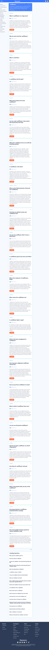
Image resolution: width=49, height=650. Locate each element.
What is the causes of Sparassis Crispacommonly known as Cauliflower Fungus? (19, 566)
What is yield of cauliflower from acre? (19, 406)
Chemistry (14, 627)
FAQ (24, 634)
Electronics (1, 14)
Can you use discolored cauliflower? (18, 425)
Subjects (1, 4)
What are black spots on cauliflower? (16, 590)
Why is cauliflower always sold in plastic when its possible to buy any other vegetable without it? (20, 581)
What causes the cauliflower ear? (17, 297)
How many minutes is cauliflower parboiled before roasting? (18, 510)
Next (31, 549)
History (1, 19)
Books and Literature (3, 11)
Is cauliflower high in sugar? (16, 320)
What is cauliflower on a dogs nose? (18, 16)
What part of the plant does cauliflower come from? (18, 614)
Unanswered (4, 629)
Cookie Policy (37, 634)
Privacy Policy (37, 630)
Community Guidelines (27, 625)
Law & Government (3, 23)
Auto (1, 8)
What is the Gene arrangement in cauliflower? (17, 339)
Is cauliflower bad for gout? (16, 79)
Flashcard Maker (26, 629)
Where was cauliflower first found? (15, 577)
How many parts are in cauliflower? (15, 606)
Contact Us (36, 627)
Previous (10, 549)
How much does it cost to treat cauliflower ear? (17, 596)
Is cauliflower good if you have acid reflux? (20, 256)
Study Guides (26, 630)
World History (15, 630)
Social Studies (2, 29)
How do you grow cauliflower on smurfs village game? (19, 446)
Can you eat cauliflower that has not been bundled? (18, 575)
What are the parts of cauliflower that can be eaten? (18, 593)
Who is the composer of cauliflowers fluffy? (18, 278)
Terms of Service (37, 629)
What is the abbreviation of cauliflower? (16, 569)
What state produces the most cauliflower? (17, 101)
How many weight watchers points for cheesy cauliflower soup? (19, 530)
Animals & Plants (2, 5)
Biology (14, 629)
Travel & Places (2, 31)
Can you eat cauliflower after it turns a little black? (19, 235)
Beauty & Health (2, 10)
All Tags (3, 627)
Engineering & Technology (2, 16)
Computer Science (16, 636)
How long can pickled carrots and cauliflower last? (18, 212)
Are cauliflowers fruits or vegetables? (16, 587)
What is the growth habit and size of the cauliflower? (19, 487)
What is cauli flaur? (14, 57)
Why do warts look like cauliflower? (18, 36)
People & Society (2, 26)
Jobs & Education (2, 22)
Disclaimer (36, 632)
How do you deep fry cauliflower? (15, 558)
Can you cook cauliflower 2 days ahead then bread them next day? (19, 121)
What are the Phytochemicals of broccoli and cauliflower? (19, 188)
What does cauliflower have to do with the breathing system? (20, 143)
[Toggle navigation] (1, 1)
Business (1, 12)
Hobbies (1, 20)
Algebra (14, 625)
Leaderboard (4, 625)
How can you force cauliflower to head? (19, 385)
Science (1, 27)
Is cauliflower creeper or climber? (15, 572)
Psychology (15, 634)
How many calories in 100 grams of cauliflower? (17, 599)
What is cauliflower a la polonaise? (15, 611)
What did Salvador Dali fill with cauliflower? (17, 609)
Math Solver (26, 632)
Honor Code (26, 627)
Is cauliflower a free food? (16, 166)
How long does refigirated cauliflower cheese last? (19, 363)
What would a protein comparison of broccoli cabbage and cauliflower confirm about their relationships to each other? (20, 603)
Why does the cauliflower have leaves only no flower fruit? (19, 584)
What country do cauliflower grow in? (16, 555)
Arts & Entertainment (3, 7)
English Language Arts (16, 632)
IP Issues (36, 636)
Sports (1, 30)
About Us (36, 625)
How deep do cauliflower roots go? (18, 466)
